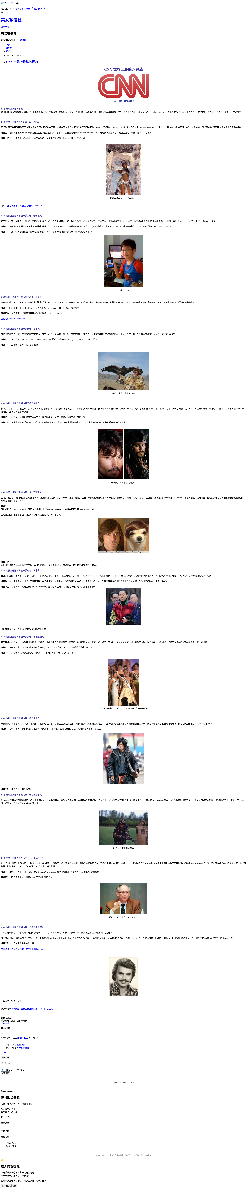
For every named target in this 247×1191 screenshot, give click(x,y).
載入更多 (5, 1057)
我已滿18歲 (6, 1186)
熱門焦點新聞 (23, 1048)
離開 (14, 1186)
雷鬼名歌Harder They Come (13, 319)
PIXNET (104, 1155)
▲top (3, 1052)
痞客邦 (20, 1038)
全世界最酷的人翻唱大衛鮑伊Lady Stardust (26, 206)
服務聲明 (148, 1155)
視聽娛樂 (21, 1045)
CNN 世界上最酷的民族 (22, 62)
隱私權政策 (138, 1155)
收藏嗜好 (22, 40)
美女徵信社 (11, 20)
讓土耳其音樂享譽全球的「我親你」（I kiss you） (23, 949)
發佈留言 (5, 1073)
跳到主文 (5, 27)
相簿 (8, 45)
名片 (8, 51)
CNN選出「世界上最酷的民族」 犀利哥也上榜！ (32, 1009)
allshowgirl (5, 1023)
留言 (26, 1038)
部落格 (9, 48)
